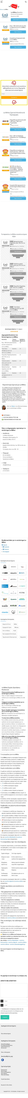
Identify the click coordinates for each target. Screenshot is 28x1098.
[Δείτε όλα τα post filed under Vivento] (5, 612)
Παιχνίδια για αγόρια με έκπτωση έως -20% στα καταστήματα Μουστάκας (17, 152)
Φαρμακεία (23, 637)
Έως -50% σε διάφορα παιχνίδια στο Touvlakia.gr (18, 136)
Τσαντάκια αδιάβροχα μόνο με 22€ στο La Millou (17, 308)
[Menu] (1, 2)
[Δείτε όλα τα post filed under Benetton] (5, 566)
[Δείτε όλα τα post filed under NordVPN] (22, 606)
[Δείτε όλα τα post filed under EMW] (13, 606)
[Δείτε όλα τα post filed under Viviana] (5, 592)
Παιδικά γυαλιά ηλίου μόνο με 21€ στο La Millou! (17, 265)
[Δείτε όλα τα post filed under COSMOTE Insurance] (22, 599)
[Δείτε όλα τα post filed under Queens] (13, 599)
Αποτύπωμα (4, 1071)
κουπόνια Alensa (11, 918)
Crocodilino (22, 176)
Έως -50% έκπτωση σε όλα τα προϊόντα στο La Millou (18, 26)
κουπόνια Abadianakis (10, 837)
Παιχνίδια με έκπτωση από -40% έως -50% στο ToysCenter (18, 121)
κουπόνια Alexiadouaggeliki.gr (17, 944)
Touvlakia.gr (22, 141)
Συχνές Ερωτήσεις (5, 1079)
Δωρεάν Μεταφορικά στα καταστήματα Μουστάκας (17, 185)
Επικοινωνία (4, 1069)
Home (1, 9)
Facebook (6, 547)
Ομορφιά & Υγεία (7, 627)
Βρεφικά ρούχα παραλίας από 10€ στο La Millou (17, 243)
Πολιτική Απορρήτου (6, 1072)
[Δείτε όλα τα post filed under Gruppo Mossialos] (13, 586)
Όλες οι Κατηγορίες (5, 1052)
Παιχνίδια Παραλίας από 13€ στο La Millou (17, 286)
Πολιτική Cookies (5, 1074)
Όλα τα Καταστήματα (6, 1033)
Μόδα (15, 624)
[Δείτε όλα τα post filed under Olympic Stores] (13, 612)
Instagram (6, 551)
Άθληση (16, 627)
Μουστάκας (22, 157)
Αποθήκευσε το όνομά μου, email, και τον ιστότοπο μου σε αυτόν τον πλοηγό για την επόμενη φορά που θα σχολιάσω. (12, 1011)
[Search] (25, 2)
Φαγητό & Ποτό (7, 624)
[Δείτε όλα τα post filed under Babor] (5, 606)
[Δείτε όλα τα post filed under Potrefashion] (22, 592)
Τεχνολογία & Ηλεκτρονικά (10, 637)
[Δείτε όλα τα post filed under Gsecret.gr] (13, 579)
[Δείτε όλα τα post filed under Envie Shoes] (13, 592)
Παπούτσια (7, 1046)
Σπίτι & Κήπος (6, 630)
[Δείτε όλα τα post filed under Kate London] (5, 573)
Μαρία (13, 406)
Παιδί (14, 630)
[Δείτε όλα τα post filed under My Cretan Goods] (22, 612)
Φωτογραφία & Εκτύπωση (9, 634)
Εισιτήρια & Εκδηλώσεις (6, 1045)
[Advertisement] (14, 65)
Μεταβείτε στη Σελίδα (19, 19)
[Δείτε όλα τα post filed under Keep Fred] (22, 566)
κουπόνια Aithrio (19, 881)
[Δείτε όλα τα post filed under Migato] (13, 573)
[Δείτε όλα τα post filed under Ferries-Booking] (5, 586)
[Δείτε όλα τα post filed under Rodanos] (13, 566)
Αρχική (5, 545)
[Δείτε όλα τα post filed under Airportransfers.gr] (22, 573)
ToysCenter (22, 127)
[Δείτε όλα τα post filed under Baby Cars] (5, 599)
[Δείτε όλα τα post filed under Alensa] (5, 579)
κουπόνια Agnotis (9, 881)
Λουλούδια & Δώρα (5, 1044)
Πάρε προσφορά (18, 251)
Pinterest (6, 549)
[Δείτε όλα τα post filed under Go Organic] (22, 586)
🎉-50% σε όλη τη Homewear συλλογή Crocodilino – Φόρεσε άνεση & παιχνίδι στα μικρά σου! (16, 169)
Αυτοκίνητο (4, 1047)
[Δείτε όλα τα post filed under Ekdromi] (22, 579)
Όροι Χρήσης (4, 1073)
